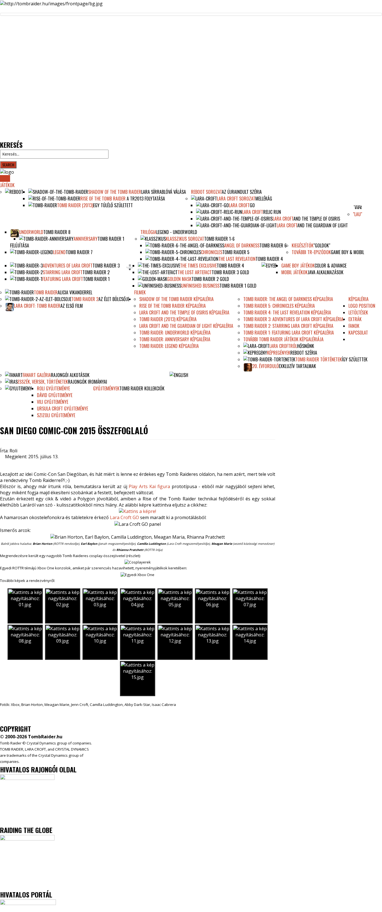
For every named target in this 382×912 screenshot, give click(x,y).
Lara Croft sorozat (236, 198)
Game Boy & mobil (347, 252)
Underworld (31, 232)
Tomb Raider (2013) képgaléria (168, 319)
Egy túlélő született (113, 205)
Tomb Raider (46, 292)
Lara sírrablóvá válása (163, 191)
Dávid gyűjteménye (54, 395)
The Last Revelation (237, 259)
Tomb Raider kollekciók (141, 388)
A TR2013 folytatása (145, 198)
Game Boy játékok (298, 265)
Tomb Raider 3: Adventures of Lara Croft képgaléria (293, 319)
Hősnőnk (305, 346)
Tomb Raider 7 (79, 252)
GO (252, 205)
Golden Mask (179, 279)
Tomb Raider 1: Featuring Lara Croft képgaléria (288, 332)
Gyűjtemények (106, 388)
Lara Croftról (283, 346)
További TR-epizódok (311, 252)
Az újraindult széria (242, 191)
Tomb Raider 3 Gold (230, 272)
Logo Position (361, 305)
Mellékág (263, 198)
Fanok (353, 326)
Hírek (5, 178)
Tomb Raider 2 (96, 272)
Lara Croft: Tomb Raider (37, 305)
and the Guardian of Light (322, 225)
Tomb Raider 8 (56, 232)
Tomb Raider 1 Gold (238, 285)
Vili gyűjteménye (52, 401)
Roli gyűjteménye (53, 388)
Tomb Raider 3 (106, 265)
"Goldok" (321, 245)
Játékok (7, 185)
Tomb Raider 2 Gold (210, 279)
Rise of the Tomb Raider (103, 198)
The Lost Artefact (195, 272)
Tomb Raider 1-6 (219, 238)
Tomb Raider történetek (318, 359)
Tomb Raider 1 (96, 279)
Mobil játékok (294, 272)
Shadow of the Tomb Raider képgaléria (176, 299)
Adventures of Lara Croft (68, 265)
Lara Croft (239, 205)
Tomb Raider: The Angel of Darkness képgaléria (288, 299)
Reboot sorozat (206, 191)
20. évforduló (265, 366)
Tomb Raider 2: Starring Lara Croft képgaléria (288, 326)
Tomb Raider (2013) (75, 205)
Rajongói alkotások (70, 375)
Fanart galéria (37, 375)
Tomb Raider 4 (269, 259)
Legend (59, 252)
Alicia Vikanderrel (75, 292)
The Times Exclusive (198, 265)
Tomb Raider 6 (273, 245)
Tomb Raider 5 (235, 252)
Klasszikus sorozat (185, 238)
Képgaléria (358, 299)
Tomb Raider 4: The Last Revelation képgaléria (287, 312)
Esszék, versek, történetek (43, 381)
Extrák (355, 319)
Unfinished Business (200, 285)
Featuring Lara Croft (62, 279)
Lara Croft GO (124, 517)
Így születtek (354, 359)
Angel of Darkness (242, 245)
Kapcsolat (358, 332)
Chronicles (211, 252)
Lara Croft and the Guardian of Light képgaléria (186, 326)
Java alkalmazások (325, 272)
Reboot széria (303, 352)
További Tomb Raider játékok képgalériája (283, 339)
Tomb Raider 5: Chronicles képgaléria (279, 305)
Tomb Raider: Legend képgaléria (169, 346)
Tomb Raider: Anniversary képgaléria (174, 339)
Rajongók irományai (87, 381)
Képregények (278, 352)
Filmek (140, 292)
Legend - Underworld (176, 232)
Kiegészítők (302, 245)
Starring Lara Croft (62, 272)
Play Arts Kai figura (149, 486)
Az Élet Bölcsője (113, 299)
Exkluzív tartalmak (297, 366)
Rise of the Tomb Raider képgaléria (172, 305)
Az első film (71, 305)
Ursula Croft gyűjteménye (62, 408)
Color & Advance (330, 265)
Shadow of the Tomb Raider (114, 191)
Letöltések (358, 312)
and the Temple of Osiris (316, 218)
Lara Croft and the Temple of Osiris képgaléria (184, 312)
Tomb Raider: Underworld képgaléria (175, 332)
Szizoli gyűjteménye (56, 415)
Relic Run (272, 212)
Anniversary (86, 238)
